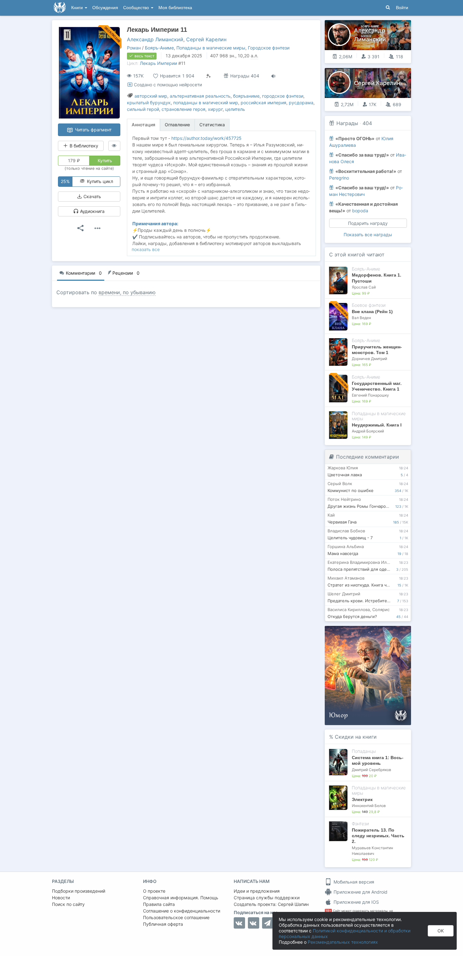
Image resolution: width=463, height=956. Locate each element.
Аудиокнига (92, 211)
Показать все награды (368, 234)
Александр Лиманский (155, 39)
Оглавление (177, 124)
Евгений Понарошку (370, 395)
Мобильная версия (353, 881)
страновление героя (183, 109)
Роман (134, 47)
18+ (328, 911)
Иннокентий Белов (369, 805)
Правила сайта (159, 904)
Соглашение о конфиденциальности (181, 910)
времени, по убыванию (127, 292)
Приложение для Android (359, 892)
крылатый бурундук (149, 102)
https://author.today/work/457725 (206, 138)
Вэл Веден (361, 317)
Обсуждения (105, 7)
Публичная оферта (163, 924)
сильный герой (143, 109)
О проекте (154, 891)
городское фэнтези (282, 96)
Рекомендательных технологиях (343, 942)
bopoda (360, 210)
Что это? (370, 632)
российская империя (263, 102)
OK (440, 930)
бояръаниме (246, 96)
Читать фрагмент (92, 129)
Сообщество (136, 7)
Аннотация (143, 124)
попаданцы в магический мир (205, 102)
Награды (347, 123)
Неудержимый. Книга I (377, 424)
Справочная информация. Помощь (180, 897)
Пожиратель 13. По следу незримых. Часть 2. (378, 835)
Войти (402, 7)
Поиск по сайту (68, 904)
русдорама (301, 102)
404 (367, 123)
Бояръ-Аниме (159, 47)
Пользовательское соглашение (176, 917)
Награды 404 (244, 75)
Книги (77, 7)
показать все (146, 249)
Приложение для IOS (355, 902)
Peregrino (339, 177)
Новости (61, 897)
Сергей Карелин (206, 39)
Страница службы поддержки (267, 897)
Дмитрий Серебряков (371, 769)
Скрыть (397, 633)
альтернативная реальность (200, 96)
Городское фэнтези (268, 47)
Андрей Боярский (368, 431)
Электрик (362, 799)
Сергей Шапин (293, 904)
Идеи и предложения (257, 891)
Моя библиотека (175, 7)
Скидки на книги (356, 737)
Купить (105, 160)
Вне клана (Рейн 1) (372, 311)
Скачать (91, 196)
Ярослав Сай (364, 287)
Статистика (212, 124)
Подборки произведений (78, 891)
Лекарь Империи (158, 63)
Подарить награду (368, 223)
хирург (215, 109)
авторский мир (150, 96)
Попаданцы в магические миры (210, 47)
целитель (235, 109)
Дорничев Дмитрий (369, 358)
